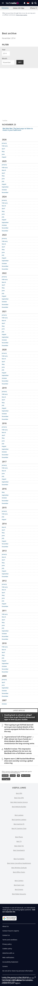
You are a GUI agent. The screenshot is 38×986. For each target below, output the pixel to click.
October (4, 190)
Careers (5, 966)
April (3, 149)
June (3, 154)
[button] (35, 3)
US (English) (6, 779)
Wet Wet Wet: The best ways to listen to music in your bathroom (18, 129)
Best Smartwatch (19, 850)
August (4, 157)
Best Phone (19, 837)
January (4, 143)
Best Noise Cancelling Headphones (19, 863)
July (3, 181)
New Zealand (26, 775)
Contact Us (6, 935)
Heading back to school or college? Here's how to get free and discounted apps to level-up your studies (19, 717)
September (5, 187)
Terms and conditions (9, 940)
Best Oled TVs (19, 846)
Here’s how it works (21, 15)
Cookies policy (7, 949)
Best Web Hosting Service (19, 802)
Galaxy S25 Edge (18, 8)
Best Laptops (19, 815)
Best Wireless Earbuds (19, 868)
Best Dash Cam (19, 885)
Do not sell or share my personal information (17, 971)
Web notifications (8, 957)
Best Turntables (19, 859)
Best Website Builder (19, 807)
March (4, 170)
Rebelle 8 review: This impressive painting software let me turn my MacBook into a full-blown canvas (18, 751)
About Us (5, 926)
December (5, 231)
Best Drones (19, 889)
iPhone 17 (33, 8)
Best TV (19, 841)
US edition (17, 980)
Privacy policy (7, 944)
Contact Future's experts (10, 931)
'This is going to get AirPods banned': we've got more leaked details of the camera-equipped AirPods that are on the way (19, 728)
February (5, 146)
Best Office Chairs (19, 872)
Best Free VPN (19, 798)
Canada (12, 775)
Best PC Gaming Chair (19, 828)
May (3, 151)
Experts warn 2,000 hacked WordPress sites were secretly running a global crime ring (19, 760)
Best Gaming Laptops (19, 820)
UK (18, 775)
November (5, 192)
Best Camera (19, 881)
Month (4, 58)
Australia (5, 775)
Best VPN (19, 793)
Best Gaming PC (19, 824)
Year (3, 49)
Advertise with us (8, 953)
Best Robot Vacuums (19, 894)
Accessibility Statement (10, 962)
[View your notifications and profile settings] (24, 3)
